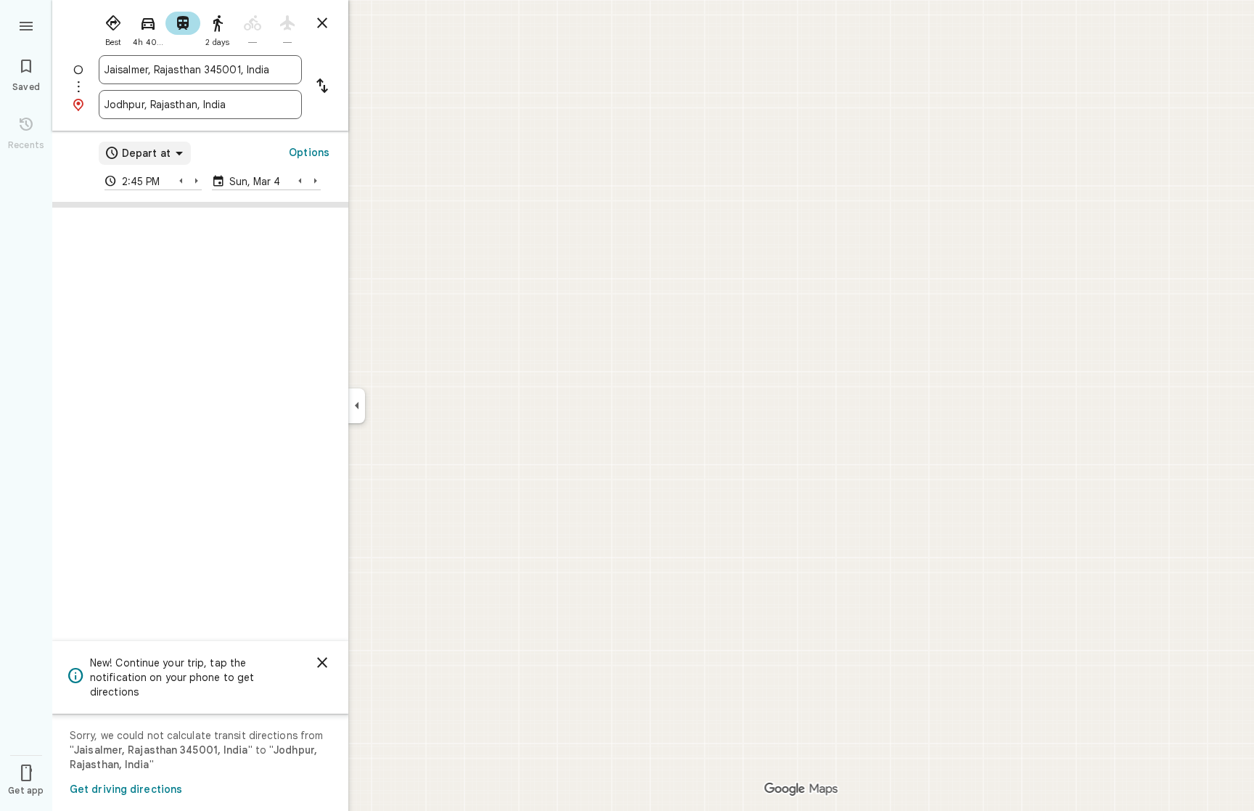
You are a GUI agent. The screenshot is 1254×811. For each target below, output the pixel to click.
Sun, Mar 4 (254, 181)
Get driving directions (126, 789)
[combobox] (200, 69)
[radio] (113, 27)
